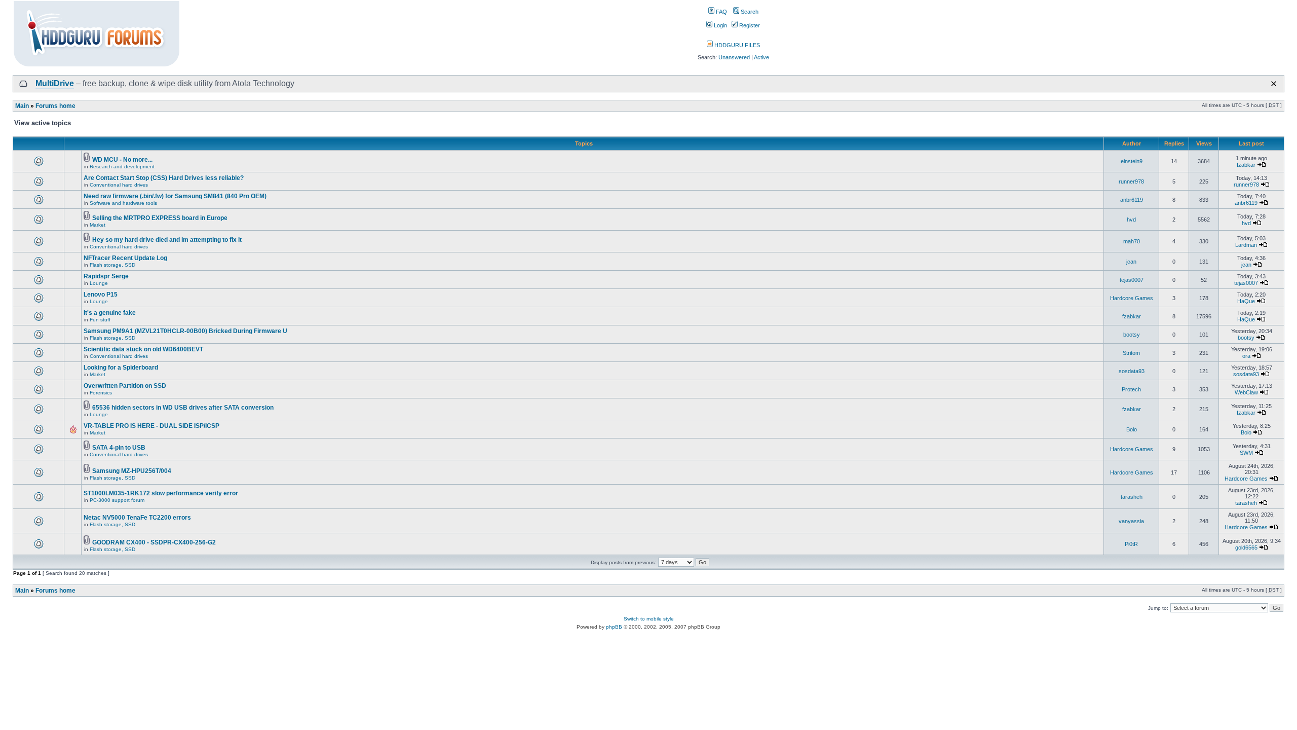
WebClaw (1246, 392)
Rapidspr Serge (106, 276)
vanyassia (1131, 521)
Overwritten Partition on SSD (125, 385)
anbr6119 (1131, 200)
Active (761, 57)
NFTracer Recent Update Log (125, 258)
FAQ (720, 12)
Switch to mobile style (649, 619)
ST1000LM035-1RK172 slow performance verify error (161, 493)
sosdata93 (1132, 371)
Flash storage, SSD (112, 265)
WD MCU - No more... (122, 159)
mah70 (1131, 241)
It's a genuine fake (110, 312)
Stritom (1131, 353)
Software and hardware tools (123, 203)
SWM (1246, 453)
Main (22, 106)
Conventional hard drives (119, 185)
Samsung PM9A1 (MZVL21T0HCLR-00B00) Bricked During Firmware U (185, 331)
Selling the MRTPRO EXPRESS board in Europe (159, 218)
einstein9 (1131, 161)
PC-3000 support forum (117, 500)
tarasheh (1131, 497)
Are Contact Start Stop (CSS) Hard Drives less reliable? (164, 177)
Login (719, 25)
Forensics (101, 392)
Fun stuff (100, 319)
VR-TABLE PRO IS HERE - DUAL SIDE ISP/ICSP (151, 425)
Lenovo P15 (101, 294)
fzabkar (1246, 165)
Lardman (1246, 245)
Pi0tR (1131, 544)
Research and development (122, 166)
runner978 (1131, 181)
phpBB (614, 627)
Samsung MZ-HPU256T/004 (131, 470)
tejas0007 (1131, 280)
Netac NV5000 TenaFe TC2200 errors (137, 517)
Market (97, 225)
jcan (1131, 262)
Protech (1131, 389)
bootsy (1131, 335)
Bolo (1131, 429)
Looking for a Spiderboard (121, 367)
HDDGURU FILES (736, 45)
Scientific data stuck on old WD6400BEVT (143, 349)
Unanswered (734, 57)
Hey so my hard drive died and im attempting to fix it (167, 239)
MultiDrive (54, 83)
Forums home (55, 106)
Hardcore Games (1131, 298)
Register (749, 25)
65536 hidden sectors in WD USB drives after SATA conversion (183, 407)
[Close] (1274, 84)
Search (748, 12)
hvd (1131, 219)
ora (1246, 356)
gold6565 (1246, 547)
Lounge (99, 283)
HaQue (1246, 301)
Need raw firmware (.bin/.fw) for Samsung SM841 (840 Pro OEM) (175, 196)
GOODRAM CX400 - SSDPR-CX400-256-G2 (154, 542)
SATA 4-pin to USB (118, 447)
